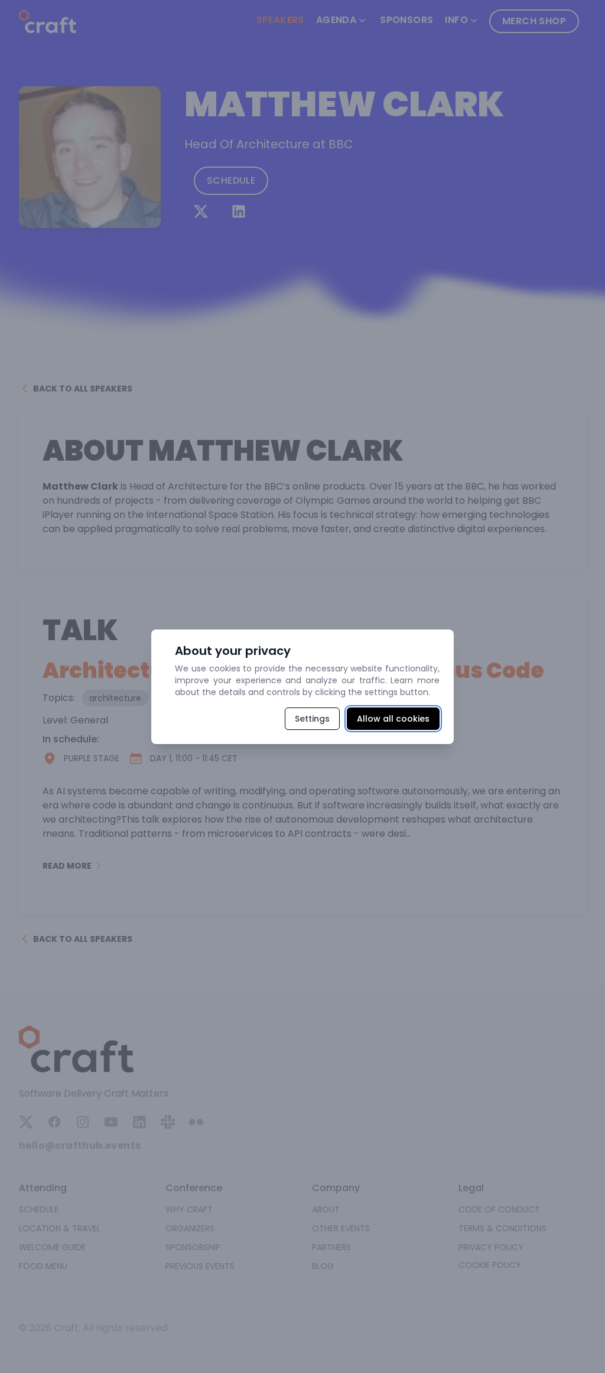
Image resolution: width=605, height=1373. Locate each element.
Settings (312, 719)
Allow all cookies (393, 719)
